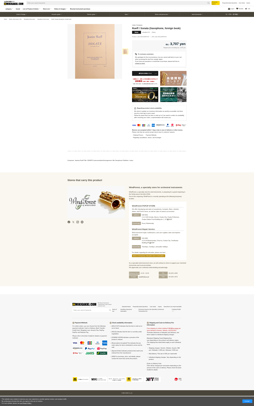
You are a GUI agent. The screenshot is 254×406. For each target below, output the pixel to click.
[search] (209, 3)
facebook (68, 222)
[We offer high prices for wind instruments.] (173, 78)
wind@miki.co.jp (144, 277)
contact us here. (140, 63)
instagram (77, 222)
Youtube (82, 222)
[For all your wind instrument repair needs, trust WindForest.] (173, 94)
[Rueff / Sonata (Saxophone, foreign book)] (125, 51)
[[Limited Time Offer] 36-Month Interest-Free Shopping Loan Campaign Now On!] (145, 94)
